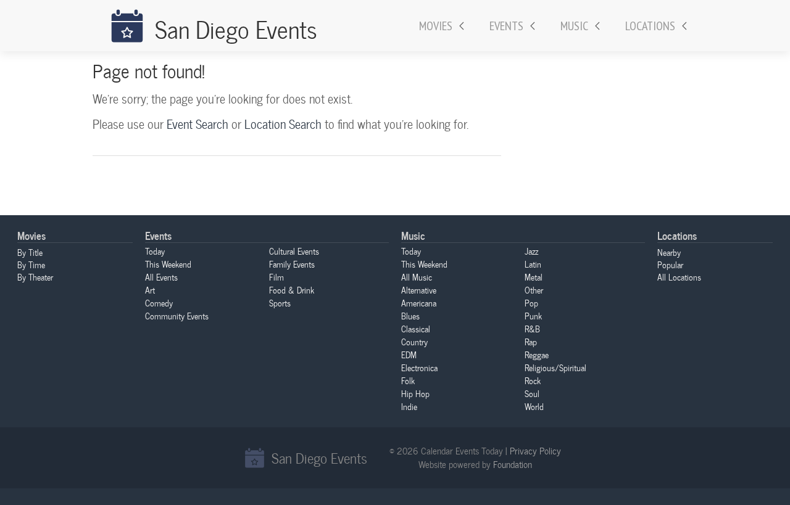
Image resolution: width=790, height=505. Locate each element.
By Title (30, 252)
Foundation (512, 464)
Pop (531, 303)
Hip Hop (415, 393)
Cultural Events (294, 251)
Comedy (159, 303)
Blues (410, 315)
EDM (409, 354)
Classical (415, 328)
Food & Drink (291, 290)
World (534, 406)
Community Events (177, 315)
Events (506, 26)
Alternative (418, 290)
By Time (31, 264)
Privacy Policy (535, 450)
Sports (280, 303)
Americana (418, 303)
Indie (409, 406)
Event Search (197, 124)
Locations (650, 26)
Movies (435, 26)
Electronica (419, 367)
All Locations (679, 277)
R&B (532, 328)
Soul (532, 393)
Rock (533, 380)
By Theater (35, 277)
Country (414, 341)
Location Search (283, 124)
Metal (534, 277)
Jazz (531, 251)
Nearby (669, 252)
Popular (670, 264)
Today (155, 251)
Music (574, 26)
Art (150, 290)
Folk (408, 380)
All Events (161, 277)
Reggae (537, 354)
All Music (416, 277)
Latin (533, 264)
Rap (531, 341)
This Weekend (168, 264)
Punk (533, 315)
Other (534, 290)
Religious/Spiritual (555, 367)
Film (276, 277)
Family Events (292, 264)
